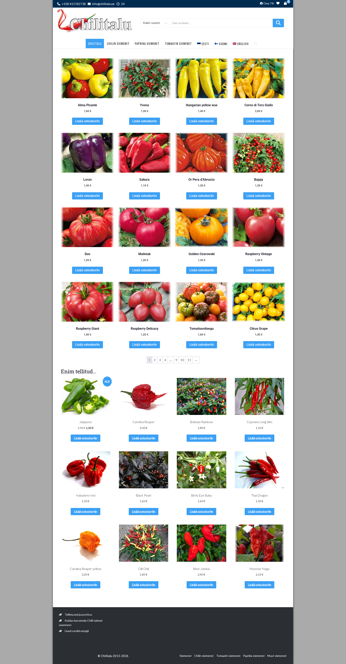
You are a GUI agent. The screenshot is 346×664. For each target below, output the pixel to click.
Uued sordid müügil (77, 631)
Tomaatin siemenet (178, 43)
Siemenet (186, 655)
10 (182, 360)
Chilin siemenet (118, 43)
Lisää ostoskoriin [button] (87, 121)
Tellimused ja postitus (78, 614)
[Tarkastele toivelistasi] (278, 4)
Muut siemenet (277, 655)
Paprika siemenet (147, 43)
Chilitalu (95, 43)
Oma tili (268, 3)
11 (189, 360)
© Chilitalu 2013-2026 (113, 656)
